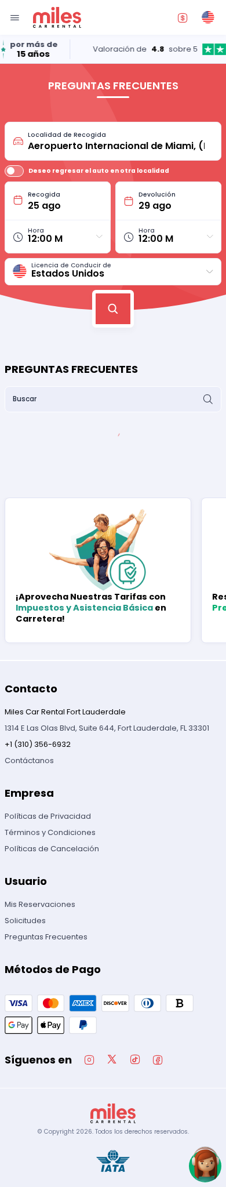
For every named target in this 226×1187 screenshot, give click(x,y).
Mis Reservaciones (40, 904)
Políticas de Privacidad (48, 816)
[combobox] (120, 141)
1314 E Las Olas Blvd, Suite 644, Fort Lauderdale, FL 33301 (107, 728)
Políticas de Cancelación (52, 848)
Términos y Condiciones (50, 832)
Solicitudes (25, 920)
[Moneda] (182, 17)
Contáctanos (29, 760)
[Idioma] (208, 17)
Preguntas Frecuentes (46, 936)
